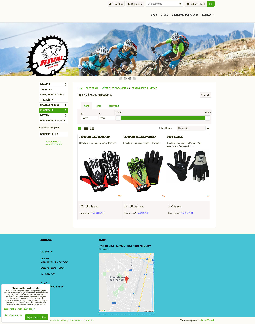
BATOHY (44, 115)
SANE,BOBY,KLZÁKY (52, 94)
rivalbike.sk (46, 251)
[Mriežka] (79, 129)
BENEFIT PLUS (49, 134)
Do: (100, 114)
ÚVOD (154, 15)
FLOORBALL (47, 110)
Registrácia (136, 4)
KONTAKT (207, 15)
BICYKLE (45, 84)
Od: (82, 114)
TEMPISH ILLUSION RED (94, 137)
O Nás (164, 15)
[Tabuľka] (92, 129)
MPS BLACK (175, 137)
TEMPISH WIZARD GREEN (139, 137)
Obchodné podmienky (185, 15)
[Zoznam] (86, 129)
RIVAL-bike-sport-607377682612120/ (54, 143)
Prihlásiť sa (117, 4)
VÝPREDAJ (46, 89)
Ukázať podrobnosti (13, 315)
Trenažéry (47, 100)
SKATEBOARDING (49, 105)
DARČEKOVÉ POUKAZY (52, 120)
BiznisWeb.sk (207, 320)
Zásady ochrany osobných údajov (77, 320)
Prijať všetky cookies (36, 317)
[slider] (118, 117)
